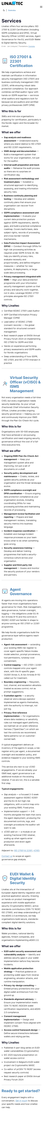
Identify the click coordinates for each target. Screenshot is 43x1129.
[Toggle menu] (41, 7)
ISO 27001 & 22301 (23, 850)
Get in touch (21, 1100)
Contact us (7, 856)
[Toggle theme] (4, 10)
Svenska (12, 10)
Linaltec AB (13, 3)
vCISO (36, 850)
